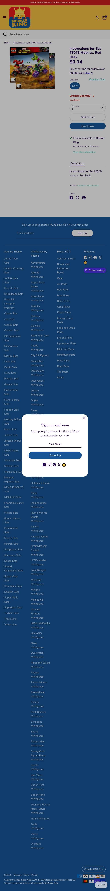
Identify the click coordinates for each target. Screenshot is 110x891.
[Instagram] (49, 464)
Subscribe (55, 455)
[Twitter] (59, 464)
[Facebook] (44, 464)
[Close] (84, 418)
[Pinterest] (54, 464)
